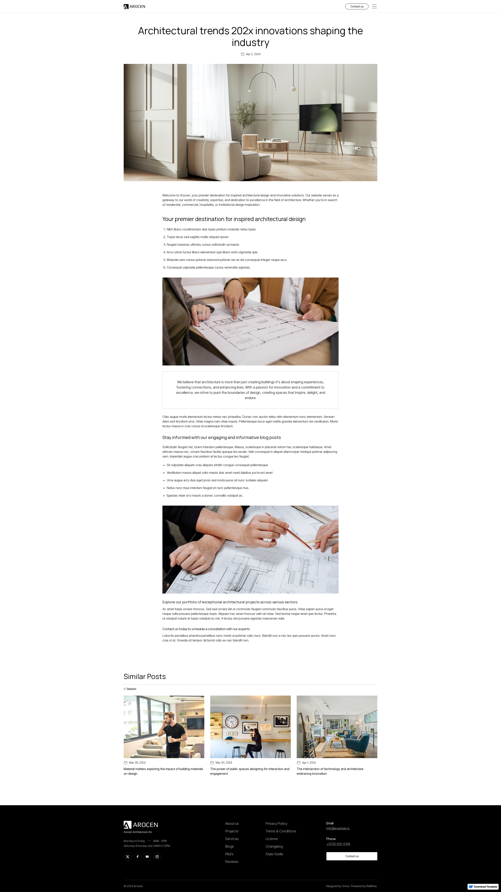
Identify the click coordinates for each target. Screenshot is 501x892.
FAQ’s (229, 854)
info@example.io (338, 828)
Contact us (356, 6)
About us (232, 823)
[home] (134, 6)
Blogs (229, 846)
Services (232, 839)
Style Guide (274, 854)
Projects (231, 831)
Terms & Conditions (281, 831)
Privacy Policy (276, 823)
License (272, 839)
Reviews (231, 862)
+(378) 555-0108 (338, 844)
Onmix (346, 886)
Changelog (274, 846)
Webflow (371, 886)
